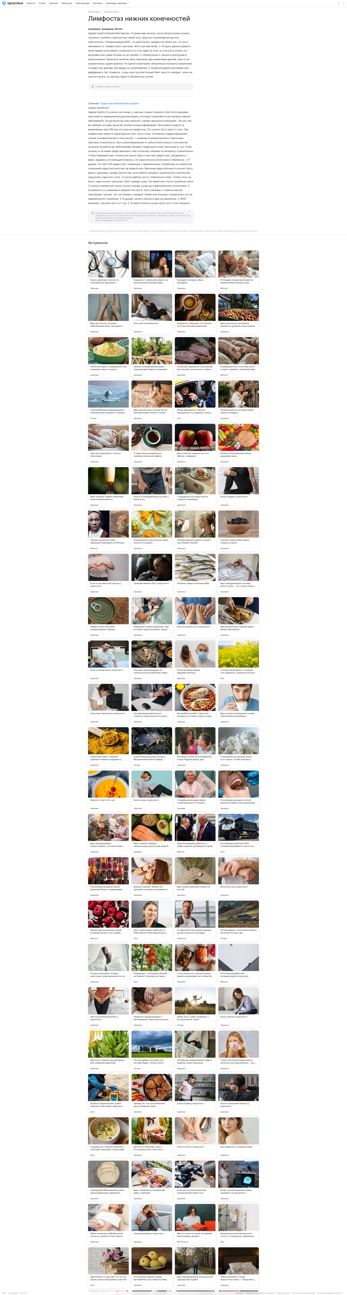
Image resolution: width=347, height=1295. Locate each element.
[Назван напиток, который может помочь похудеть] (238, 400)
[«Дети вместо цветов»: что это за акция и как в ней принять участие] (108, 1267)
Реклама (23, 1293)
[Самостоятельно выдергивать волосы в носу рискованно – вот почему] (238, 1051)
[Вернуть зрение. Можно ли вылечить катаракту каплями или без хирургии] (151, 877)
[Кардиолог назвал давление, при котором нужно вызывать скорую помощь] (151, 617)
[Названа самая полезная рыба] (195, 574)
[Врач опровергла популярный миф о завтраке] (151, 1181)
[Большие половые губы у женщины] (195, 270)
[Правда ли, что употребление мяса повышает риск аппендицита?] (151, 1094)
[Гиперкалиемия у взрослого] (151, 1224)
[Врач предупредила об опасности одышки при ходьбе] (195, 1267)
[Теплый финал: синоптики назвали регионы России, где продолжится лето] (238, 921)
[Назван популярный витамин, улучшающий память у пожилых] (151, 357)
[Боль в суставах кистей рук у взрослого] (108, 574)
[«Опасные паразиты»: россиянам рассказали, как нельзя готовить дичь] (195, 357)
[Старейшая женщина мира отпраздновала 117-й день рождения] (195, 791)
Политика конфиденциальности (329, 1293)
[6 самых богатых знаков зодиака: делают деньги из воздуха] (195, 921)
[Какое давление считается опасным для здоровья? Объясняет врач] (108, 270)
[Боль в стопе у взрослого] (195, 1137)
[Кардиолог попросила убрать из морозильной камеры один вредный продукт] (151, 270)
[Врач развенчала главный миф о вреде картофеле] (238, 617)
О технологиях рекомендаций (303, 1293)
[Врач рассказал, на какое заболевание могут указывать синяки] (108, 314)
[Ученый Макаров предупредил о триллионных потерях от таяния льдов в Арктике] (108, 400)
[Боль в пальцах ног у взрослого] (195, 617)
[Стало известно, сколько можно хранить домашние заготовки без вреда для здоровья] (195, 964)
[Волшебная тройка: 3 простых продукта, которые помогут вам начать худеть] (195, 704)
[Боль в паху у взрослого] (151, 791)
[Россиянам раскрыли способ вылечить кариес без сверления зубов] (238, 791)
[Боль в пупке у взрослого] (195, 1094)
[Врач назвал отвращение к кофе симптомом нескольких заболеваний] (238, 704)
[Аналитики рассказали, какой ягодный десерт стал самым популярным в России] (108, 921)
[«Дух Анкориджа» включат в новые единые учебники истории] (195, 834)
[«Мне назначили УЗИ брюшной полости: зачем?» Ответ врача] (108, 1224)
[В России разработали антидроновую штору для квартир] (238, 964)
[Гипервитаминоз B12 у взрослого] (151, 574)
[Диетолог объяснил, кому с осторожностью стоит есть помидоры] (151, 1137)
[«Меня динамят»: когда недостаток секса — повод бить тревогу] (238, 1267)
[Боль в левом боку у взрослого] (108, 661)
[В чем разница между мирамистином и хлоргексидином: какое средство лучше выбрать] (195, 661)
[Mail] (4, 3)
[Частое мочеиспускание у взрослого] (108, 1007)
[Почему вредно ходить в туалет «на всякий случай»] (195, 530)
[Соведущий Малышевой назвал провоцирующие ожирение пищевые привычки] (108, 1181)
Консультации (94, 11)
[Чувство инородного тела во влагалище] (108, 444)
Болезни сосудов (111, 11)
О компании (12, 1293)
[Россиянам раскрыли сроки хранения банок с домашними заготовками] (108, 877)
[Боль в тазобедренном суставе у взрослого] (151, 487)
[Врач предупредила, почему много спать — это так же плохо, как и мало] (238, 574)
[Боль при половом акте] (151, 314)
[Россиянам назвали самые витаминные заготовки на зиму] (151, 1267)
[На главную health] (14, 3)
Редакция (239, 1293)
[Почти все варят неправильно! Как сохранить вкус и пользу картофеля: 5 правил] (108, 357)
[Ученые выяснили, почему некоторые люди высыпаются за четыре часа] (108, 964)
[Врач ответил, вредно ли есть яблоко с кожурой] (195, 444)
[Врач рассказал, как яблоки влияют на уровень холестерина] (238, 314)
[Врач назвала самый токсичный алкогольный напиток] (108, 487)
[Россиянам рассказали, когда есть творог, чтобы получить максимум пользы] (238, 747)
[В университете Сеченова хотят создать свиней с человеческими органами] (238, 357)
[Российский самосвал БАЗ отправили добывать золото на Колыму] (238, 834)
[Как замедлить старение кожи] (238, 1137)
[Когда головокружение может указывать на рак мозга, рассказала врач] (238, 1181)
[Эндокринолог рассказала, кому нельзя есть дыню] (151, 530)
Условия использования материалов (259, 1293)
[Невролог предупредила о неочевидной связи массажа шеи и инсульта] (151, 1007)
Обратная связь (283, 1293)
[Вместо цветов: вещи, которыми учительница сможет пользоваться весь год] (195, 1224)
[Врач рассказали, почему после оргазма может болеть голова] (151, 400)
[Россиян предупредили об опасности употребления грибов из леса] (151, 661)
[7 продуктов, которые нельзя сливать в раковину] (195, 487)
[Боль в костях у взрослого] (238, 877)
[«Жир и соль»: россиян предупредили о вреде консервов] (108, 617)
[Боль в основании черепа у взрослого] (238, 1094)
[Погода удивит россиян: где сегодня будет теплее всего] (151, 1051)
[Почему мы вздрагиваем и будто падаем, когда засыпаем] (195, 1051)
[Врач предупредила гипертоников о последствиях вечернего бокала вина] (108, 834)
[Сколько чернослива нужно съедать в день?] (238, 530)
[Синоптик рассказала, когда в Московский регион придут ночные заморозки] (151, 747)
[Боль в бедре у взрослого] (238, 487)
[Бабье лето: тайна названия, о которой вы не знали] (195, 1007)
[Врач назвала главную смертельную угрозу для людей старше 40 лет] (151, 834)
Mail (4, 1293)
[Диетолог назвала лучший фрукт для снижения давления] (108, 1051)
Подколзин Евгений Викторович (119, 103)
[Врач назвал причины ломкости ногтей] (195, 877)
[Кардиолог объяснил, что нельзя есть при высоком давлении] (195, 314)
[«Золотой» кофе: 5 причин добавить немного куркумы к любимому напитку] (108, 747)
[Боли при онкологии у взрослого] (108, 704)
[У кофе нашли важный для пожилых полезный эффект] (151, 444)
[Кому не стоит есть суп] (108, 791)
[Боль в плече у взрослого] (238, 1007)
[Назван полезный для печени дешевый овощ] (238, 444)
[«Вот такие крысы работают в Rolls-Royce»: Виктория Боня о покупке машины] (151, 921)
